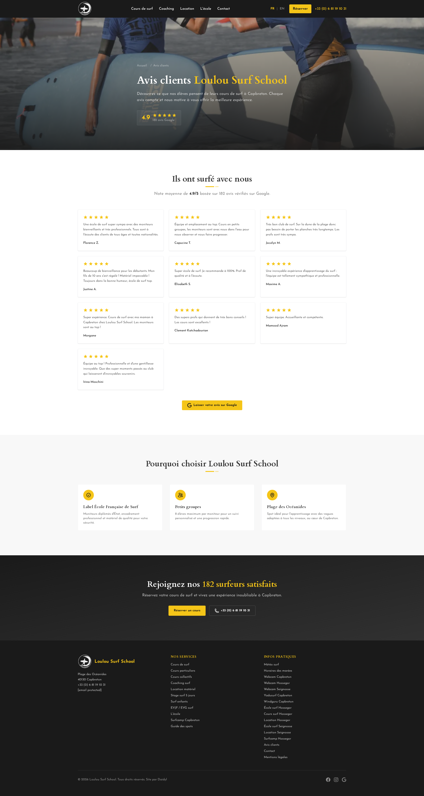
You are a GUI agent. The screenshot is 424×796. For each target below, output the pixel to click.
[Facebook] (328, 779)
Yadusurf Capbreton (278, 695)
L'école (205, 9)
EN (282, 8)
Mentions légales (276, 757)
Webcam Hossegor (277, 683)
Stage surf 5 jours (183, 695)
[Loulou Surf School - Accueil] (85, 9)
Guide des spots (182, 726)
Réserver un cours (187, 610)
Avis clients (271, 745)
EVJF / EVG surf (182, 708)
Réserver (300, 9)
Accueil (142, 65)
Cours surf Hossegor (278, 714)
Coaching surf (180, 683)
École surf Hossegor (278, 708)
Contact (223, 9)
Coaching (166, 9)
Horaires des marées (278, 670)
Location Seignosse (277, 732)
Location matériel (183, 689)
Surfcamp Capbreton (185, 720)
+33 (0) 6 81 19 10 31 (330, 9)
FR (272, 8)
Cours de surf (142, 9)
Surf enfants (179, 701)
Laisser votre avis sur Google (215, 405)
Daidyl (162, 779)
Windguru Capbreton (278, 701)
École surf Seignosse (278, 726)
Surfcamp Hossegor (277, 738)
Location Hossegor (277, 720)
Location (187, 9)
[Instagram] (336, 779)
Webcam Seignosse (277, 689)
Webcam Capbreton (278, 677)
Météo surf (271, 664)
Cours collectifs (181, 677)
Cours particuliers (183, 670)
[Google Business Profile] (344, 779)
